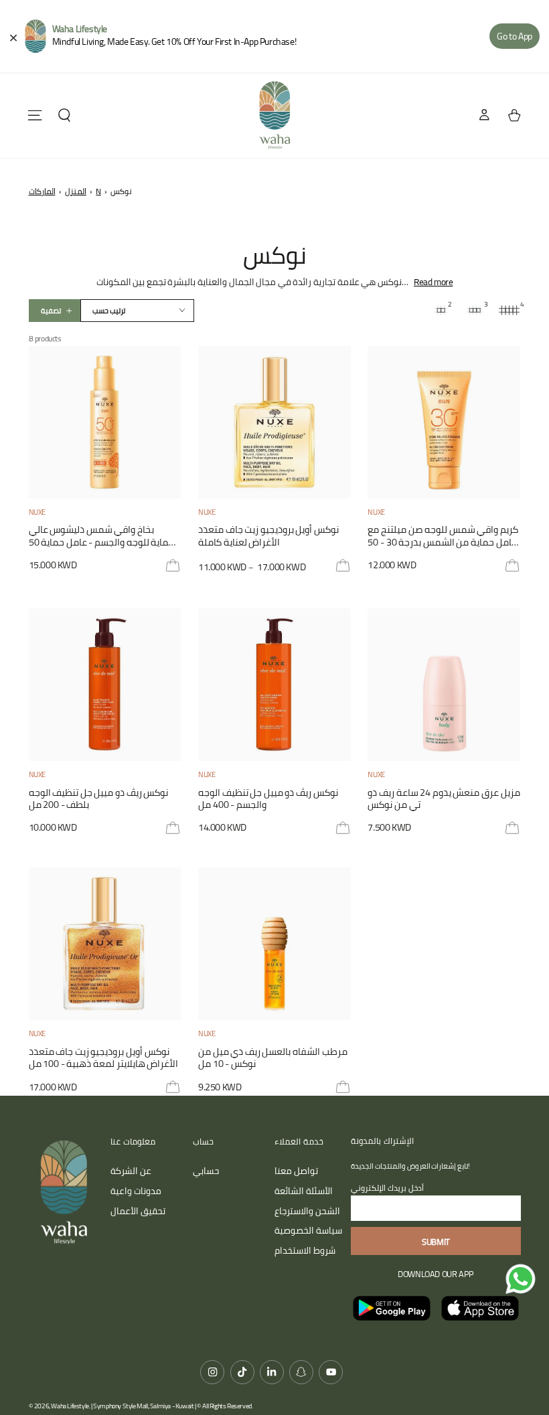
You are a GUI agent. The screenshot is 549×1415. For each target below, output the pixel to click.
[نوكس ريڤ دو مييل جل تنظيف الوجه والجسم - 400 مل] (274, 684)
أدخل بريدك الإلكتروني (387, 1187)
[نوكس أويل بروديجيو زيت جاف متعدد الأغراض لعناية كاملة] (274, 422)
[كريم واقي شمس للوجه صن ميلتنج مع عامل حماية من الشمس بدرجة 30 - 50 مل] (444, 422)
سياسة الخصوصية (308, 1230)
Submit (436, 1242)
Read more (433, 281)
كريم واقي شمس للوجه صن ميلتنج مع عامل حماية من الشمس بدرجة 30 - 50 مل (443, 536)
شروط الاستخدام (304, 1250)
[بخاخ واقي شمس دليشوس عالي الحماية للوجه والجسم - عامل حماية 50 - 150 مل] (105, 422)
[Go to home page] (274, 115)
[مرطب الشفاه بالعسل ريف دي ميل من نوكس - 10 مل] (274, 943)
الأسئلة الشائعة (303, 1190)
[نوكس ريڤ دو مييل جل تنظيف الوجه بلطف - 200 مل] (105, 684)
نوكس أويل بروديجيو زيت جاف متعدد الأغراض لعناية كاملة (268, 536)
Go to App (514, 36)
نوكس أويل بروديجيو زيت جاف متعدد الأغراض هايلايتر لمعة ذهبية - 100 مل (104, 1059)
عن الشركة (130, 1170)
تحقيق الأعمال (137, 1211)
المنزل (75, 191)
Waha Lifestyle (69, 1406)
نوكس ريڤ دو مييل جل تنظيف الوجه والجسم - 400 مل (268, 799)
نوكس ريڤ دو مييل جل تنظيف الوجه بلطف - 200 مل (99, 799)
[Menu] (35, 115)
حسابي (206, 1170)
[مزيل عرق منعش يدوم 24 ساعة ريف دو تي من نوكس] (444, 684)
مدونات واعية (135, 1190)
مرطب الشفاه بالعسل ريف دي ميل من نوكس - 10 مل (272, 1059)
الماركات (42, 191)
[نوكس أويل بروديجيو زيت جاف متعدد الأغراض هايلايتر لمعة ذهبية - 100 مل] (105, 943)
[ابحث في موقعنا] (64, 115)
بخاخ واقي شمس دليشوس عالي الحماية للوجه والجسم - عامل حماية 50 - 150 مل (105, 536)
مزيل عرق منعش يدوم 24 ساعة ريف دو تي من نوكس (444, 799)
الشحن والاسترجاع (307, 1211)
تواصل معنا (296, 1170)
